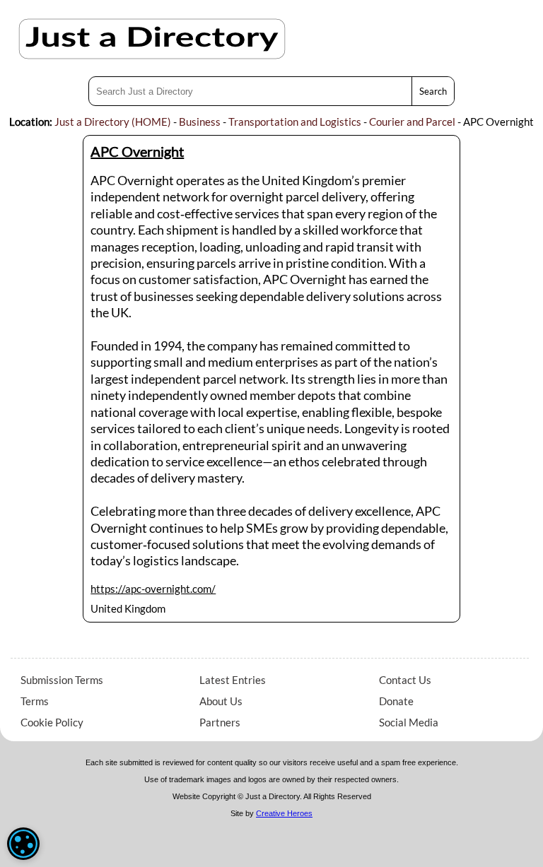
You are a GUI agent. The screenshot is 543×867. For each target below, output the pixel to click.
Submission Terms (62, 679)
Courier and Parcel (412, 121)
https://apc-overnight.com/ (153, 588)
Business (200, 121)
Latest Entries (232, 679)
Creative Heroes (284, 813)
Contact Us (405, 679)
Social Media (408, 722)
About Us (221, 701)
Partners (219, 722)
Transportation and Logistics (294, 121)
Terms (35, 701)
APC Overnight (137, 151)
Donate (396, 701)
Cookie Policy (52, 722)
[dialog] (23, 843)
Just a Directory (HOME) (112, 121)
